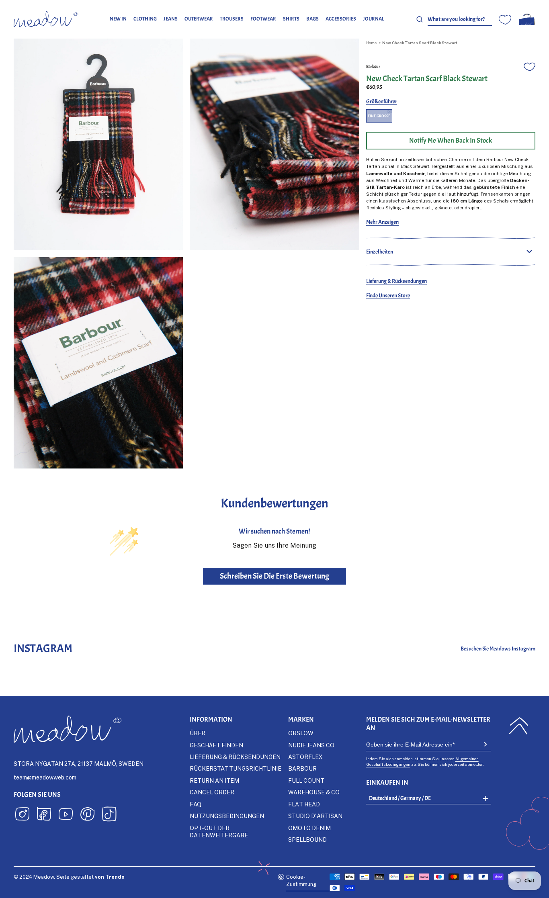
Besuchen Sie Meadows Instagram (498, 648)
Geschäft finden (216, 745)
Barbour (373, 66)
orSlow (300, 733)
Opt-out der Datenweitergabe (219, 831)
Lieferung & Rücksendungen (396, 280)
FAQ (195, 804)
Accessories (341, 19)
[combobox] (460, 19)
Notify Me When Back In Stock (450, 140)
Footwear (263, 19)
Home (371, 42)
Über (197, 733)
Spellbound (307, 839)
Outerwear (198, 19)
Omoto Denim (309, 827)
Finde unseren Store (388, 295)
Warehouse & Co (314, 792)
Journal (373, 19)
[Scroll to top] (518, 725)
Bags (312, 19)
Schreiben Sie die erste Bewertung (274, 576)
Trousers (232, 19)
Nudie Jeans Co (311, 745)
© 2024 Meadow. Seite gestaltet (69, 876)
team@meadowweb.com (45, 777)
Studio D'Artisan (315, 815)
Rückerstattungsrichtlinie (235, 768)
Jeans (171, 19)
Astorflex (305, 756)
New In (118, 19)
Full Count (306, 780)
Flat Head (304, 804)
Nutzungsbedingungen (227, 815)
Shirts (291, 19)
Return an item (214, 780)
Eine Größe (379, 116)
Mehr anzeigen (382, 221)
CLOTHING (145, 19)
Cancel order (212, 792)
